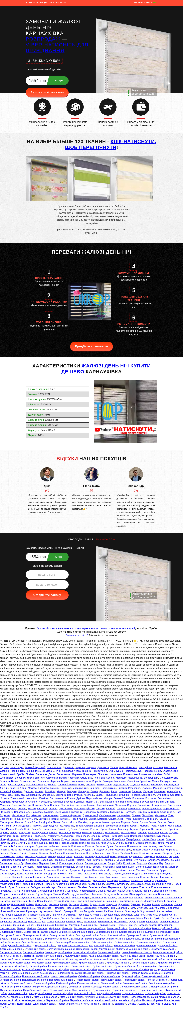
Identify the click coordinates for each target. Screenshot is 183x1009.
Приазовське (130, 774)
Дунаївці (176, 860)
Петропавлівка (58, 798)
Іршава (164, 832)
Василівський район (32, 938)
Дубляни (72, 829)
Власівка (5, 781)
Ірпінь (16, 897)
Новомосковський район (35, 976)
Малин (160, 884)
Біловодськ (48, 795)
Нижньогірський (105, 805)
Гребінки (87, 771)
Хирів (120, 819)
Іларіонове (125, 791)
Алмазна (163, 819)
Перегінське (75, 812)
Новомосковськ (74, 908)
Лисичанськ (58, 914)
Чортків (46, 887)
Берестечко (6, 819)
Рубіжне (146, 904)
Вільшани (103, 774)
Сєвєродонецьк (110, 914)
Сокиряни (149, 836)
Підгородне (120, 866)
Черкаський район (10, 1000)
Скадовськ (152, 870)
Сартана (131, 805)
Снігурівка (149, 856)
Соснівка (5, 846)
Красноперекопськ (161, 887)
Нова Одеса (112, 853)
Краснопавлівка (34, 784)
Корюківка (155, 853)
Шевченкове (6, 777)
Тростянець (166, 877)
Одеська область (110, 976)
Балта (20, 873)
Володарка (43, 781)
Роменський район (10, 986)
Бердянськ (126, 914)
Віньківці (25, 771)
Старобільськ (90, 877)
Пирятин (44, 863)
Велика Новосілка (69, 777)
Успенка (4, 798)
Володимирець (8, 918)
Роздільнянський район (162, 983)
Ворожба (36, 829)
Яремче (162, 825)
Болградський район (87, 935)
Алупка (13, 832)
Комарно (102, 819)
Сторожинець (7, 856)
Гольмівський (7, 774)
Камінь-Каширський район (103, 955)
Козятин (92, 884)
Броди (154, 877)
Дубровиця (53, 918)
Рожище (33, 853)
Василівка (46, 860)
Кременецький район (118, 962)
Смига (50, 921)
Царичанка (50, 784)
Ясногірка (50, 791)
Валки (23, 839)
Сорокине (158, 897)
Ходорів (65, 839)
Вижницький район (81, 938)
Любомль (33, 839)
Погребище (118, 839)
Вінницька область (129, 938)
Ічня (145, 846)
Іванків (91, 805)
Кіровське (121, 777)
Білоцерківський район (35, 935)
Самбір (66, 894)
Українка (125, 853)
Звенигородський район (58, 952)
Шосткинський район (19, 1003)
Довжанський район (124, 945)
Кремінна (124, 880)
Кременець (39, 877)
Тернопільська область (125, 990)
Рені (70, 873)
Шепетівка (97, 897)
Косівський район (41, 962)
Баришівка (144, 805)
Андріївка (5, 801)
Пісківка (30, 774)
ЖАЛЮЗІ (92, 365)
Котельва (130, 812)
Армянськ (55, 880)
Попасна (49, 884)
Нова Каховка (44, 901)
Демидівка (31, 918)
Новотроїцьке (21, 812)
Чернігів (132, 925)
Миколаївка (31, 863)
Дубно (42, 918)
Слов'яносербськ (172, 788)
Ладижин (76, 877)
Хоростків (68, 825)
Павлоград (83, 914)
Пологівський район (157, 979)
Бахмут (153, 908)
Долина (126, 873)
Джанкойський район (19, 945)
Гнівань (168, 846)
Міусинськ (95, 822)
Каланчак (42, 808)
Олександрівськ (21, 825)
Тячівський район (17, 993)
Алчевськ (95, 914)
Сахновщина (33, 795)
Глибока (43, 798)
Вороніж (96, 781)
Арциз (142, 860)
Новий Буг (131, 860)
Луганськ (42, 928)
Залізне (162, 822)
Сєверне (150, 801)
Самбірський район (33, 986)
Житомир (74, 925)
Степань (70, 921)
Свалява (153, 863)
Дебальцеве (131, 887)
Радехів (76, 832)
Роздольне (134, 788)
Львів (167, 1003)
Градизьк (135, 784)
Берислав (161, 856)
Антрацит (74, 904)
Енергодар (170, 901)
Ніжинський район (93, 973)
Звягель (162, 908)
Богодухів (14, 870)
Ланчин (4, 788)
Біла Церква (120, 921)
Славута (137, 890)
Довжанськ (90, 908)
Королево (43, 788)
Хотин (22, 842)
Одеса (142, 1003)
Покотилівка (67, 805)
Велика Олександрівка (23, 781)
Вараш (93, 904)
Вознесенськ (40, 897)
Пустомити (53, 836)
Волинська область (19, 942)
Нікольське (110, 795)
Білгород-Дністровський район (162, 932)
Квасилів (89, 918)
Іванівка (53, 808)
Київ (174, 1003)
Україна (4, 1007)
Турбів (119, 771)
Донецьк (132, 1003)
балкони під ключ (46, 628)
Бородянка (90, 812)
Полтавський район (21, 983)
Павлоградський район (35, 979)
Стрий (63, 904)
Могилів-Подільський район (15, 973)
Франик (141, 921)
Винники (43, 853)
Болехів (95, 839)
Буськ (104, 829)
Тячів (16, 836)
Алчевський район (117, 928)
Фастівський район (84, 993)
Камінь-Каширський (153, 839)
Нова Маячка (135, 777)
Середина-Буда (93, 825)
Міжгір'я (108, 798)
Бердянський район (60, 932)
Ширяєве (76, 774)
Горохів (4, 832)
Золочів (4, 880)
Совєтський (174, 805)
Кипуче (53, 832)
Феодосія (103, 908)
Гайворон (109, 860)
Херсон (153, 925)
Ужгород (70, 914)
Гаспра (27, 805)
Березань (16, 866)
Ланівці (112, 829)
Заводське (24, 832)
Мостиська (65, 832)
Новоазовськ (134, 846)
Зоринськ (145, 829)
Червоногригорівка (85, 767)
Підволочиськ (120, 784)
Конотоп (119, 911)
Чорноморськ (126, 901)
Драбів (20, 774)
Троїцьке (71, 791)
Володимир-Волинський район (73, 942)
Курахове (5, 877)
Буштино (137, 791)
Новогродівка (42, 866)
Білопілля (27, 870)
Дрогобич (123, 908)
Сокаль (16, 877)
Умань (99, 911)
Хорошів (14, 788)
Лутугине (75, 870)
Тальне (151, 860)
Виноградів (37, 884)
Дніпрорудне (164, 873)
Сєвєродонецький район (104, 986)
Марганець (110, 897)
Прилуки (135, 904)
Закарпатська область (163, 949)
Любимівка (18, 795)
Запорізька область (11, 952)
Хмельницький (89, 925)
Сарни (41, 921)
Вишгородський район (105, 938)
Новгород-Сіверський (97, 856)
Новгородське (158, 805)
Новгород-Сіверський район (145, 973)
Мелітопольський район (83, 969)
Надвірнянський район (69, 973)
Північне (54, 805)
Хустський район (118, 997)
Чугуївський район (152, 1000)
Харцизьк (111, 904)
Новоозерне (89, 774)
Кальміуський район (76, 955)
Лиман (168, 884)
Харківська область (133, 993)
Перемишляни (130, 825)
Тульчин (120, 860)
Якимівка (142, 812)
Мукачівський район (44, 973)
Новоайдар (32, 798)
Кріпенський (38, 771)
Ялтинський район (89, 1003)
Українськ (147, 849)
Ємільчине (86, 777)
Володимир (164, 894)
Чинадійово (145, 767)
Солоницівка (167, 812)
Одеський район (131, 976)
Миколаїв (67, 928)
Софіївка (122, 808)
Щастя (90, 853)
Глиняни (64, 819)
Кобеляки (54, 846)
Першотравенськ (67, 887)
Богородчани (151, 777)
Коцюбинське (33, 815)
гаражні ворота (90, 628)
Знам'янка (94, 887)
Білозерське (152, 866)
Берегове (111, 884)
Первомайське (94, 798)
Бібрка (92, 819)
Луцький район (166, 966)
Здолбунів (76, 918)
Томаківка (65, 788)
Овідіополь (37, 812)
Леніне (94, 791)
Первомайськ (28, 908)
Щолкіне (129, 842)
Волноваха (137, 880)
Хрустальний (147, 911)
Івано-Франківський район (167, 952)
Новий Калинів (79, 819)
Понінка (145, 784)
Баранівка (120, 846)
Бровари (68, 911)
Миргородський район (162, 969)
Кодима (173, 832)
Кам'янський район (165, 955)
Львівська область (10, 969)
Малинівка (120, 781)
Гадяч (123, 877)
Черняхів (81, 805)
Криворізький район (169, 962)
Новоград (173, 908)
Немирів (65, 846)
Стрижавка (163, 795)
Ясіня (23, 788)
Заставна (156, 829)
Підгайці (54, 819)
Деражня (45, 839)
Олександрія (132, 911)
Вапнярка (60, 795)
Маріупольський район (56, 969)
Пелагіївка (147, 815)
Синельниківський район (133, 986)
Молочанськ (174, 825)
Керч (79, 921)
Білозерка (150, 798)
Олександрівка (8, 808)
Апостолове (163, 860)
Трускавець (6, 890)
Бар (161, 863)
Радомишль (135, 856)
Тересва (55, 781)
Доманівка (103, 767)
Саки (104, 887)
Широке (100, 808)
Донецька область (146, 945)
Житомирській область (112, 949)
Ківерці (54, 863)
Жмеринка (96, 894)
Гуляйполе (129, 863)
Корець (119, 918)
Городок (96, 866)
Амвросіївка (53, 877)
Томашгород (20, 921)
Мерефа (149, 880)
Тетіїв (69, 856)
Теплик (114, 767)
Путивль (5, 866)
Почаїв (19, 829)
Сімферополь (7, 928)
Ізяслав (38, 870)
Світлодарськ (99, 849)
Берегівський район (83, 932)
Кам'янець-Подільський (13, 914)
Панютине (39, 777)
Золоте (140, 866)
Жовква (14, 853)
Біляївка (144, 853)
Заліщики (123, 836)
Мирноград (150, 901)
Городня (99, 853)
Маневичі (5, 805)
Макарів (48, 812)
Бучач (110, 846)
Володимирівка (23, 777)
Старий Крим (109, 836)
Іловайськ (68, 866)
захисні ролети (107, 628)
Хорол (19, 856)
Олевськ (170, 839)
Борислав (122, 894)
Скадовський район (11, 990)
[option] (47, 490)
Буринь (120, 842)
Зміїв (119, 863)
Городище (59, 860)
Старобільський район (35, 990)
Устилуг (26, 819)
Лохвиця (100, 846)
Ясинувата (110, 894)
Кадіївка (108, 911)
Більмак (54, 788)
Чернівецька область (33, 1000)
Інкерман (85, 839)
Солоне (110, 777)
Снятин (55, 839)
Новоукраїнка (118, 870)
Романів (157, 788)
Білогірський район (10, 935)
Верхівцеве (136, 836)
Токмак (57, 894)
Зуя (139, 771)
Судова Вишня (148, 822)
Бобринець (77, 846)
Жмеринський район (137, 949)
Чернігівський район (106, 1000)
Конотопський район (153, 959)
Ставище (147, 788)
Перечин (36, 825)
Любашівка (45, 801)
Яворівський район (67, 1003)
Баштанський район (11, 932)
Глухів (39, 894)
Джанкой (65, 897)
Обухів (101, 890)
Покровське (6, 812)
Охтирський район (10, 979)
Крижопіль (138, 798)
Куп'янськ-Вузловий (64, 801)
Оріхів (163, 866)
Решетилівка (112, 832)
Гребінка (90, 842)
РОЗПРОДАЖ (43, 39)
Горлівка (103, 925)
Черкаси (121, 925)
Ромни (148, 897)
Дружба (47, 822)
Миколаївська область (110, 969)
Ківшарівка (161, 815)
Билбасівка (170, 767)
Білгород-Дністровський (13, 901)
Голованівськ (54, 767)
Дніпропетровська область (71, 945)
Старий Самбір (33, 822)
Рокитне (32, 921)
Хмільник (149, 884)
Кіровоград (32, 911)
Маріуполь (54, 928)
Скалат (112, 819)
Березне (163, 914)
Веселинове (63, 774)
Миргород (54, 897)
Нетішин (147, 890)
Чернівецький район (57, 1000)
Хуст (53, 887)
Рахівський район (66, 983)
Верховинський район (57, 938)
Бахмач (62, 873)
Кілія (101, 877)
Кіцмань (144, 825)
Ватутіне (42, 873)
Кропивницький (45, 925)
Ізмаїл (58, 911)
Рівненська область (88, 983)
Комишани (116, 774)
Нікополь (152, 914)
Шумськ (18, 822)
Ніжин (113, 908)
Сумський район (102, 990)
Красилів (92, 873)
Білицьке (95, 836)
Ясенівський (17, 798)
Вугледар (28, 866)
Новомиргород (123, 849)
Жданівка (68, 853)
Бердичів (89, 911)
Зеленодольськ (56, 856)
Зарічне (65, 918)
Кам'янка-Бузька (105, 842)
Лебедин (35, 887)
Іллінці (14, 842)
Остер (58, 825)
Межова (32, 788)
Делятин (28, 791)
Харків (159, 1003)
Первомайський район (61, 979)
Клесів (109, 918)
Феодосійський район (109, 993)
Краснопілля (148, 795)
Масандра (83, 791)
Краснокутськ (171, 784)
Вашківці (83, 822)
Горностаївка (100, 771)
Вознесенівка (83, 866)
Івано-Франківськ (169, 921)
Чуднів (56, 822)
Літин (57, 771)
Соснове (60, 921)
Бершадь (159, 849)
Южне (65, 880)
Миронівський (80, 788)
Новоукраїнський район (64, 976)
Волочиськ (150, 873)
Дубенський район (35, 949)
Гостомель (103, 812)
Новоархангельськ (81, 781)
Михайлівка (18, 815)
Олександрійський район (155, 976)
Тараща (4, 853)
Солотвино (176, 795)
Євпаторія (44, 914)
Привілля (174, 829)
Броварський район (137, 935)
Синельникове (46, 890)
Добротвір (68, 767)
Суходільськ (17, 880)
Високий (110, 808)
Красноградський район (92, 962)
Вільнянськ (6, 863)
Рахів (113, 856)
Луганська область (125, 966)
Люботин (85, 880)
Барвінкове (38, 849)
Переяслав (30, 890)
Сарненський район (56, 986)
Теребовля (56, 853)
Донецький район (167, 945)
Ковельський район (104, 959)
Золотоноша (22, 887)
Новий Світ (92, 801)
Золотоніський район (85, 952)
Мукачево (142, 908)
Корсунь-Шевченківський (95, 870)
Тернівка (82, 887)
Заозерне (108, 781)
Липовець (98, 832)
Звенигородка (7, 873)
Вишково (94, 788)
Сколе (171, 822)
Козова (71, 798)
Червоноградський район (144, 997)
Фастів (32, 901)
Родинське (41, 846)
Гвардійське (117, 812)
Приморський (90, 815)
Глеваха (135, 795)
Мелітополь (90, 921)
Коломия (54, 904)
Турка (153, 825)
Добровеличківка (71, 771)
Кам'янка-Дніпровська (27, 860)
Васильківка (61, 812)
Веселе (32, 808)
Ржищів (62, 829)
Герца (17, 819)
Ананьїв (142, 832)
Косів (27, 829)
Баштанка (73, 849)
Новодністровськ (9, 839)
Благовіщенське (112, 825)
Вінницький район (152, 938)
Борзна (140, 842)
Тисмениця (26, 836)
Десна (51, 774)
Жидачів (170, 842)
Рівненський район (111, 983)
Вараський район (9, 938)
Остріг (172, 914)
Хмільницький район (96, 997)
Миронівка (171, 849)
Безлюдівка (164, 798)
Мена (14, 849)
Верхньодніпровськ (95, 863)
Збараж (137, 849)
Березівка (153, 832)
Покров (86, 897)
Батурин (43, 819)
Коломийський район (128, 959)
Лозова (84, 904)
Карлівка (173, 866)
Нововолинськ (96, 901)
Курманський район (59, 966)
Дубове (80, 798)
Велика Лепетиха (109, 801)
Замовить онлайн (145, 3)
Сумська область (81, 990)
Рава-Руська (7, 829)
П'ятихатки (80, 873)
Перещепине (82, 836)
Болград (169, 863)
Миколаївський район (137, 969)
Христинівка (77, 842)
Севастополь (165, 925)
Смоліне (32, 801)
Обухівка (17, 791)
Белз (34, 819)
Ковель (156, 904)
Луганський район (147, 966)
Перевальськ (115, 887)
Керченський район (32, 959)
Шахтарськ (41, 904)
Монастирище (128, 832)
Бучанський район (160, 935)
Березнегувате (16, 784)
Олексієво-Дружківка (139, 781)
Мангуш (61, 791)
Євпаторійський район (59, 949)
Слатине (158, 767)
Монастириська (111, 822)
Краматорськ (105, 921)
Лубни (57, 901)
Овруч (111, 863)
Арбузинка (52, 777)
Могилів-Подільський (119, 890)
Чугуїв (75, 894)
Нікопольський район (116, 973)
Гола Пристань (94, 860)
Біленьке (17, 805)
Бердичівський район (36, 932)
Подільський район (110, 979)
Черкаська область (169, 997)
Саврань (4, 771)
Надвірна (137, 873)
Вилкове (87, 832)
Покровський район (133, 979)
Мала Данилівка (169, 777)
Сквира (4, 870)
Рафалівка (6, 921)
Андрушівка (66, 836)
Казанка (39, 791)
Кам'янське (61, 925)
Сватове (140, 870)
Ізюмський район (33, 955)
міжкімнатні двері (125, 628)
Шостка (78, 911)
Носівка (80, 860)
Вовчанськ (104, 873)
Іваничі (15, 771)
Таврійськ (54, 842)
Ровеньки (82, 901)
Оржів (157, 918)
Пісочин (136, 815)
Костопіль (129, 918)
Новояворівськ (78, 884)
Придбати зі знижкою (91, 346)
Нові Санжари (108, 788)
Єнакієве (33, 914)
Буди (111, 771)
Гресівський (65, 808)
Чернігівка (99, 777)
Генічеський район (125, 942)
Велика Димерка (165, 801)
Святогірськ (6, 822)
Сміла (16, 908)
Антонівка (153, 812)
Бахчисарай (136, 884)
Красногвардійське (84, 808)
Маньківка (5, 795)
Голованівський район (149, 942)
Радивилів (176, 918)
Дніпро (150, 1003)
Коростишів (62, 884)
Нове (70, 795)
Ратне (114, 791)
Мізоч (139, 918)
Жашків (70, 860)
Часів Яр (18, 863)
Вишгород (133, 877)
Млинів (148, 918)
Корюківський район (19, 962)
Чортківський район (130, 1000)
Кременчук (18, 925)
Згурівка (4, 767)
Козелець (89, 795)
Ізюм (160, 901)
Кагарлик (80, 853)
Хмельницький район (71, 997)
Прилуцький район (44, 983)
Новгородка (16, 767)
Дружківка (123, 904)
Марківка (157, 774)
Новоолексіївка (40, 805)
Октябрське (134, 808)
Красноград (112, 877)
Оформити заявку (47, 594)
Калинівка (30, 873)
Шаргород (48, 825)
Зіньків (75, 839)
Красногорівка (67, 863)
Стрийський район (60, 990)
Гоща (21, 918)
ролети (77, 628)
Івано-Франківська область (137, 952)
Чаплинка (120, 805)
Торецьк (76, 897)
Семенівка (5, 836)
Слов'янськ (140, 914)
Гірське (65, 842)
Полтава (142, 925)
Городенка (39, 836)
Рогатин (94, 829)
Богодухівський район (62, 935)
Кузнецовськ (47, 911)
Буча (11, 887)
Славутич (112, 880)
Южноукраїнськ (137, 894)
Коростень (167, 904)
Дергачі (52, 873)
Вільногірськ (41, 880)
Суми (112, 925)
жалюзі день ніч (64, 628)
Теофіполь (130, 771)
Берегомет (159, 791)
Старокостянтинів (10, 894)
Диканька (104, 791)
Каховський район (10, 959)
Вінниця (21, 928)
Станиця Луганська (70, 815)
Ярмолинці (123, 795)
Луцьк (132, 921)
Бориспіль (111, 901)
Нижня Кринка (50, 815)
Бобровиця (17, 846)
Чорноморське (171, 808)
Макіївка (31, 928)
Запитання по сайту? (77, 635)
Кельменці (157, 784)
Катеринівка (123, 815)
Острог (165, 918)
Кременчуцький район (144, 962)
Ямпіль (160, 842)
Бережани (56, 866)
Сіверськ (167, 853)
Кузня (102, 904)
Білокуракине (104, 784)
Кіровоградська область (79, 959)
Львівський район (32, 969)
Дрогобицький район (11, 949)
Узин (111, 849)
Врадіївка (138, 801)
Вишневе (159, 890)
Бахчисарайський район (165, 928)
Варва (99, 795)
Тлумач (134, 829)
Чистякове (58, 908)
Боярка (48, 894)
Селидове (122, 884)
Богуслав (142, 863)
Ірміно (48, 849)
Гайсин (26, 884)
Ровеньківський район (135, 983)
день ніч (117, 365)
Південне (84, 829)
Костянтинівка (164, 911)
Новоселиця (49, 829)
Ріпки (81, 784)
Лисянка (122, 788)
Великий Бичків (122, 798)
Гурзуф (78, 795)
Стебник (116, 873)
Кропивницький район (12, 966)
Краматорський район (65, 962)
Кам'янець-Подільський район (137, 955)
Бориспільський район (112, 935)
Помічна (4, 842)
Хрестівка (144, 887)
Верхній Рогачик (128, 767)
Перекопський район (87, 979)
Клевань (99, 918)
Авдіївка (84, 894)
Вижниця (152, 819)
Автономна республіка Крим (89, 928)
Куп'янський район (36, 966)
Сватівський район (79, 986)
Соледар (85, 849)
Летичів (22, 808)
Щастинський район (44, 1003)
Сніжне (30, 904)
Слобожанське (107, 815)
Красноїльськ (19, 801)
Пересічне (41, 774)
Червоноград (44, 908)
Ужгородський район (40, 993)
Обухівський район (89, 976)
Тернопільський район (152, 990)
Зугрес (163, 870)
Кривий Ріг (107, 1003)
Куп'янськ (71, 890)
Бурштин (123, 856)
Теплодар (123, 829)
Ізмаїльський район (11, 955)
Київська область (54, 959)
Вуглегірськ (162, 836)
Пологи (66, 877)
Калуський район (53, 955)
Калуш (178, 904)
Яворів (23, 853)
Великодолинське (152, 808)
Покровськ (5, 908)
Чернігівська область (82, 1000)
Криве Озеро (174, 791)
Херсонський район (21, 997)
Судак (177, 853)
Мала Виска (60, 849)
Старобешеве (170, 771)
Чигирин (29, 846)
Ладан (49, 771)
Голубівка (170, 890)
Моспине (150, 842)
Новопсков (126, 801)
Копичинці (5, 825)
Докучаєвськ (99, 880)
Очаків (79, 863)
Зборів (79, 825)
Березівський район (107, 932)
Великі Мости (69, 822)
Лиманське (145, 774)
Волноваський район (42, 942)
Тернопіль (5, 925)
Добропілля (27, 894)
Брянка (138, 901)
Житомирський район (85, 949)
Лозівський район (81, 966)
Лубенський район (103, 966)
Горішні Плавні (173, 897)
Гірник (134, 853)
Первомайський (87, 890)
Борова (65, 781)
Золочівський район (109, 952)
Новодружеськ (40, 832)
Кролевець (161, 880)
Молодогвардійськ (10, 884)
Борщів (43, 842)
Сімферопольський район (163, 986)
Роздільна (107, 866)
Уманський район (63, 993)
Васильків (5, 897)
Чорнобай (5, 791)
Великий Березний (35, 767)
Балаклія (60, 890)
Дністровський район (99, 945)
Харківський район (155, 993)
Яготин (29, 880)
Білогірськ (62, 870)
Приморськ (24, 849)
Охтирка (138, 897)
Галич (135, 822)
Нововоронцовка (152, 771)
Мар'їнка (106, 839)
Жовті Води (68, 901)
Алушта (18, 890)
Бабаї (167, 774)
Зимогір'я (33, 842)
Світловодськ (125, 897)
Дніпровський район (44, 945)
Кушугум (165, 781)
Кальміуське (156, 846)
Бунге (131, 866)
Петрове (148, 791)
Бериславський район (131, 932)
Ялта (132, 908)
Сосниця (90, 784)
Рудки (128, 819)
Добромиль (139, 819)
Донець (80, 801)
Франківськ (152, 921)
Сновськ (89, 846)
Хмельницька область (46, 997)
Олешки (74, 880)
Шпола (131, 870)
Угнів (171, 815)
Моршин (125, 822)
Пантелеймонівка (67, 784)
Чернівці (30, 925)
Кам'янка (78, 856)
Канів (101, 884)
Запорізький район (33, 952)
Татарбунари (133, 839)
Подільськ (26, 897)
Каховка (152, 894)
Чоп (165, 829)
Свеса (155, 781)
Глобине (4, 849)
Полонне (145, 877)
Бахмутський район (140, 928)
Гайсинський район (102, 942)
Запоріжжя (120, 1003)
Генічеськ (26, 877)
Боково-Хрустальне (35, 856)
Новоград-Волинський (12, 904)
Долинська (50, 870)
